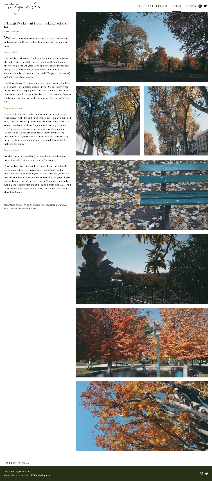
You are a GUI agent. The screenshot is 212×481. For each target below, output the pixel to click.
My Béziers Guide (158, 6)
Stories (176, 6)
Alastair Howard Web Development (33, 475)
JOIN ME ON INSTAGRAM (17, 463)
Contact (190, 6)
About (140, 6)
